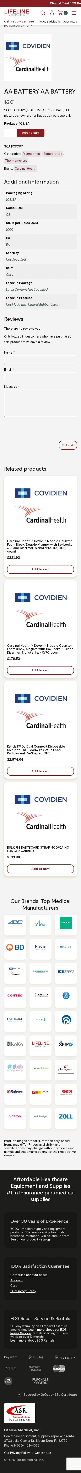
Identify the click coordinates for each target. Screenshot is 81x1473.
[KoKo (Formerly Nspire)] (15, 1045)
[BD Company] (15, 949)
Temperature (52, 154)
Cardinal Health (25, 168)
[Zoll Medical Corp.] (66, 1118)
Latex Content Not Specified (27, 290)
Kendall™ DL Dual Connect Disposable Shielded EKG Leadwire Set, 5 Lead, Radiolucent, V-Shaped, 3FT (36, 749)
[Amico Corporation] (40, 925)
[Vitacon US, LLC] (15, 1118)
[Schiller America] (40, 1094)
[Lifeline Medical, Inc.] (40, 1045)
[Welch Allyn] (40, 1118)
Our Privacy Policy (23, 1291)
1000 (9, 230)
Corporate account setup (29, 1275)
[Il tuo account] (51, 14)
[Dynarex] (66, 997)
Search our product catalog (30, 1239)
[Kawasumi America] (66, 1021)
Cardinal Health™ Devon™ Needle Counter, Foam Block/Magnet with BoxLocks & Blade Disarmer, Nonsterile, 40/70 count (40, 649)
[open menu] (74, 13)
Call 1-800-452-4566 (19, 21)
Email (9, 369)
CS (8, 215)
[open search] (43, 13)
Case (10, 275)
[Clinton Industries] (66, 973)
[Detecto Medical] (40, 997)
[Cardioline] (40, 973)
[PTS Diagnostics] (66, 1070)
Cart (13, 1286)
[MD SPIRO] (66, 1045)
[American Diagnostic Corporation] (15, 925)
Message (12, 387)
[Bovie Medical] (40, 949)
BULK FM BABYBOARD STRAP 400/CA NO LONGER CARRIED (38, 849)
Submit (68, 445)
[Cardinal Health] (15, 973)
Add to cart (30, 133)
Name (9, 352)
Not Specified (16, 260)
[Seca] (66, 1094)
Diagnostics (31, 154)
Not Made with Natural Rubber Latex (32, 305)
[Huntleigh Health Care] (15, 1021)
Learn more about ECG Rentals (32, 1340)
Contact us (43, 1453)
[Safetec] (15, 1094)
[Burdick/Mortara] (66, 949)
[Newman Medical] (40, 1070)
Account (16, 1280)
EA (8, 245)
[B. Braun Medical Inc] (66, 925)
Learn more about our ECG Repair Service (38, 1331)
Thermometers (16, 161)
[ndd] (15, 1070)
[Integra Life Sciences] (40, 1021)
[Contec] (15, 997)
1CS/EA (11, 200)
